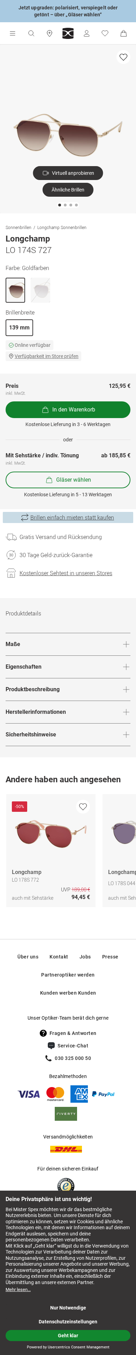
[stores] (49, 33)
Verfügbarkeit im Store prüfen (46, 356)
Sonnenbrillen (18, 227)
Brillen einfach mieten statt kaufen (72, 517)
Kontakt (59, 957)
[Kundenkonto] (86, 33)
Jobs (85, 957)
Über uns (27, 957)
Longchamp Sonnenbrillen (61, 227)
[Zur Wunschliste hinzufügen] (123, 57)
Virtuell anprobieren (73, 173)
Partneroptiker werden (68, 975)
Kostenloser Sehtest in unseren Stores (66, 573)
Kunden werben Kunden (68, 993)
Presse (110, 957)
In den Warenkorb (73, 409)
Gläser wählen (73, 479)
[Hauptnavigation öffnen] (13, 33)
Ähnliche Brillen (68, 190)
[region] (68, 852)
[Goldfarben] (15, 290)
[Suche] (31, 33)
